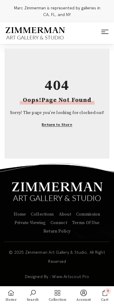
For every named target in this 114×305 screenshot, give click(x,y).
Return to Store (57, 124)
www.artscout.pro (70, 276)
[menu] (105, 33)
